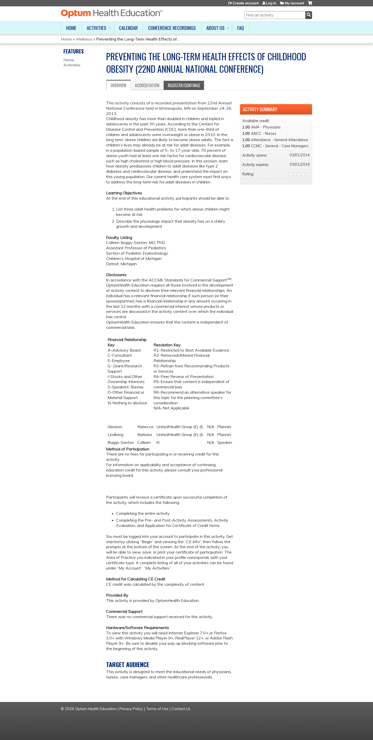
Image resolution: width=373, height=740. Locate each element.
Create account (246, 3)
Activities (96, 27)
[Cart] (310, 5)
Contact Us (181, 709)
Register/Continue (184, 85)
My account (294, 3)
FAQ (240, 27)
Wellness (84, 39)
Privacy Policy (131, 709)
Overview (118, 85)
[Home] (111, 13)
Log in (271, 3)
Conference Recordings (172, 27)
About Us (215, 27)
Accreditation (147, 85)
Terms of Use (157, 709)
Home (71, 27)
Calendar (128, 27)
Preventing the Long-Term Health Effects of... (137, 39)
